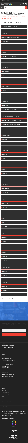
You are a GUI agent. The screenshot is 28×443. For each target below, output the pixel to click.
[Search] (26, 7)
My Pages (4, 386)
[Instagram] (5, 367)
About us (4, 390)
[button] (2, 7)
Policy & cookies (5, 396)
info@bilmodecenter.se (10, 360)
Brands (3, 388)
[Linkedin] (8, 367)
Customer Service (5, 392)
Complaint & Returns (6, 401)
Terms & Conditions (6, 394)
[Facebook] (3, 367)
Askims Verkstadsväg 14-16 (7, 349)
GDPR (3, 399)
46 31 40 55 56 (9, 358)
